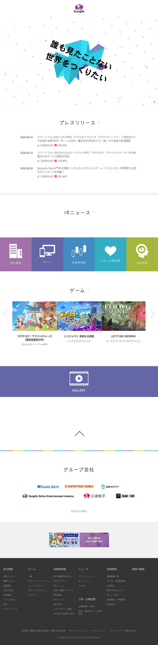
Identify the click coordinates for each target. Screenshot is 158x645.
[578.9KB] (52, 161)
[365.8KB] (52, 145)
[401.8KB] (52, 176)
